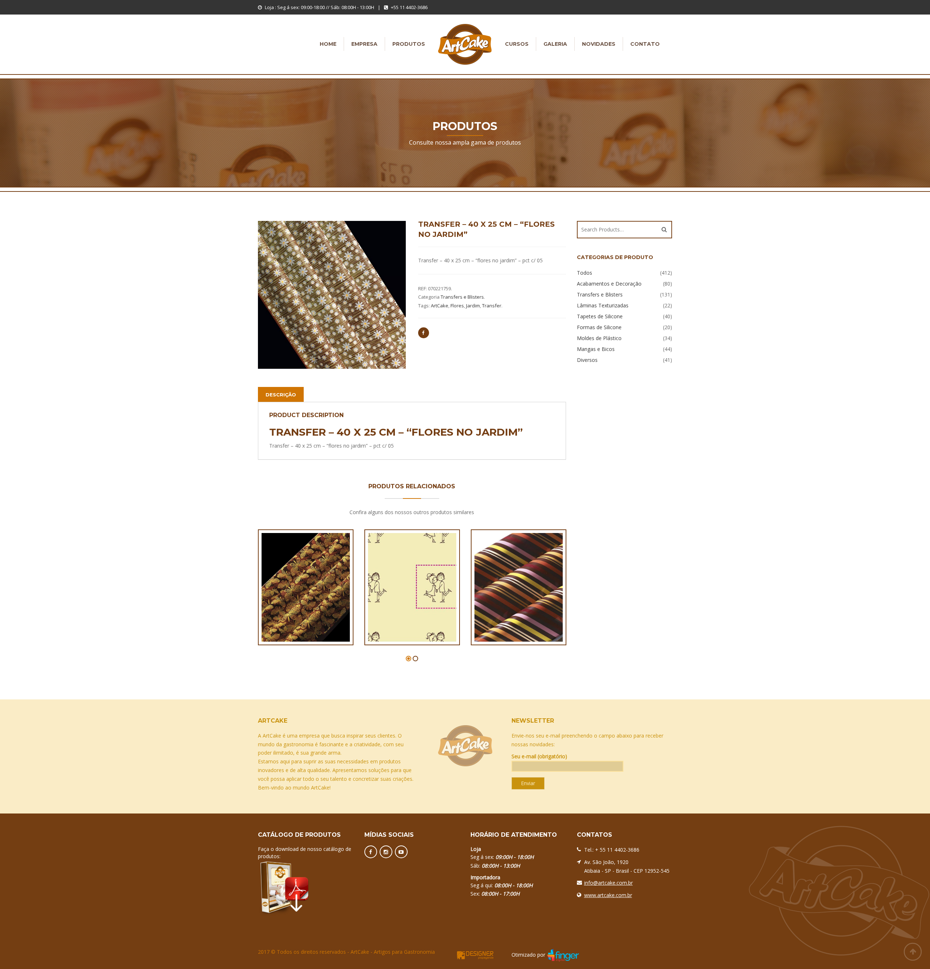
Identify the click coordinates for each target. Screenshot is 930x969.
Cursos (517, 44)
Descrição (281, 394)
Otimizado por (528, 954)
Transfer (491, 305)
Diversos (587, 359)
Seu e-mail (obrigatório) (539, 756)
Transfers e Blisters (462, 297)
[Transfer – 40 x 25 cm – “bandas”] (506, 594)
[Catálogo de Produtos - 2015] (305, 887)
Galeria (555, 44)
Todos (584, 272)
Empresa (364, 44)
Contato (645, 44)
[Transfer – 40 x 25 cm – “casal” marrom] (399, 594)
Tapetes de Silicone (600, 316)
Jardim (473, 305)
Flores (457, 305)
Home (328, 44)
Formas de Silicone (599, 327)
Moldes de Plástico (599, 338)
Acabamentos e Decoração (609, 283)
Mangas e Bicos (596, 349)
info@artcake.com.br (608, 882)
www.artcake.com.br (608, 895)
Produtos (408, 44)
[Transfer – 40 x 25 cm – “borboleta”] (293, 594)
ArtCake (439, 305)
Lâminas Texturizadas (602, 305)
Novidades (598, 44)
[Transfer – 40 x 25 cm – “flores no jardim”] (332, 295)
